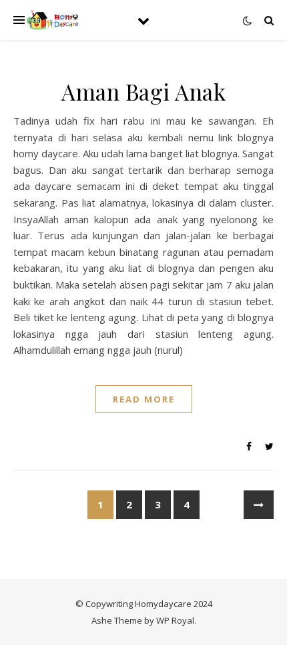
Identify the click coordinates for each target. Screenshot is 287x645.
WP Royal (175, 620)
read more (144, 399)
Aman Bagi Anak (143, 91)
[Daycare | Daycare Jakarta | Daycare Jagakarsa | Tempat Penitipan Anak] (53, 20)
